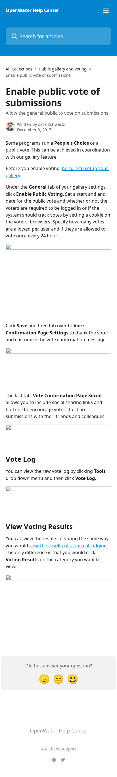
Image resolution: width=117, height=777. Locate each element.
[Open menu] (106, 10)
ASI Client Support (58, 749)
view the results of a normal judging (68, 545)
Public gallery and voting (63, 69)
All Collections (19, 69)
